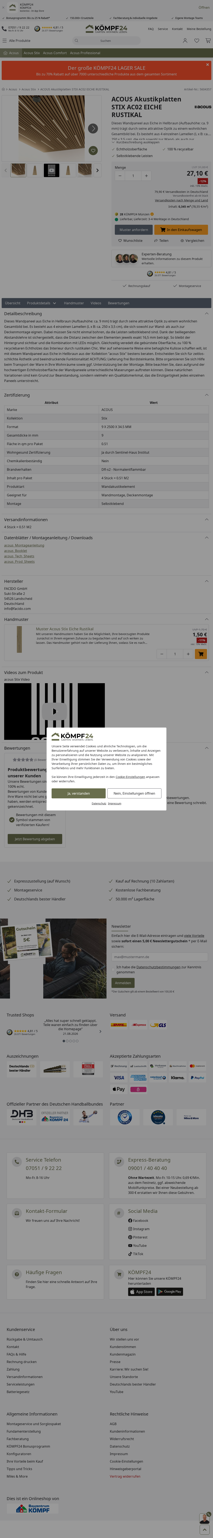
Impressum (114, 803)
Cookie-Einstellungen (130, 777)
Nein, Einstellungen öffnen (134, 793)
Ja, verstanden (79, 793)
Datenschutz (99, 803)
